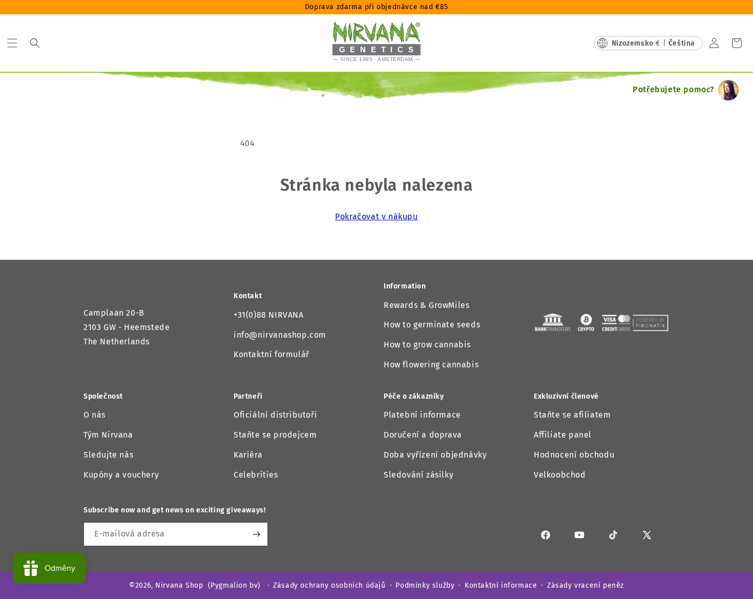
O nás (94, 415)
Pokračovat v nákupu (376, 216)
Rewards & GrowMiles (426, 305)
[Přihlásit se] (256, 534)
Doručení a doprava (423, 435)
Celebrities (256, 475)
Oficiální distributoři (275, 415)
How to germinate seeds (432, 324)
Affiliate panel (563, 435)
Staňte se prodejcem (275, 435)
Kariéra (248, 455)
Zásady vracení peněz (585, 585)
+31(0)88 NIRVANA (269, 315)
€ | (653, 43)
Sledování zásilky (418, 475)
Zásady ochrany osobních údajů (329, 585)
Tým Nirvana (108, 435)
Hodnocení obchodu (574, 455)
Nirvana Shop (179, 585)
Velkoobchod (560, 475)
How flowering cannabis (431, 364)
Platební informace (422, 415)
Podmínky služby (424, 585)
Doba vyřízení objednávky (435, 455)
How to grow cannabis (427, 344)
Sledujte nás (108, 455)
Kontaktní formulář (271, 354)
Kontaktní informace (501, 585)
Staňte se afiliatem (572, 415)
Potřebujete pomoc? (674, 89)
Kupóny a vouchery (121, 475)
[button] (12, 43)
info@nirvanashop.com (280, 335)
